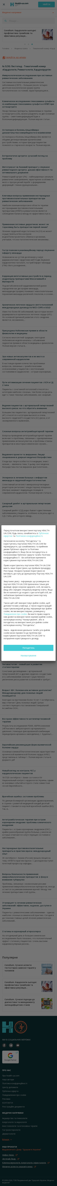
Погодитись (28, 647)
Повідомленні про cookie (15, 614)
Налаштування (28, 655)
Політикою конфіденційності (29, 536)
